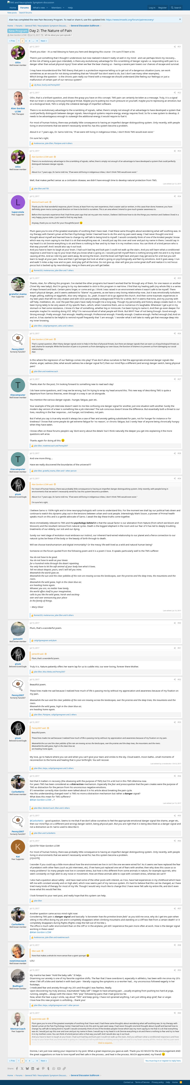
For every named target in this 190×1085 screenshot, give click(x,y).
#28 (179, 453)
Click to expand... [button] (105, 1043)
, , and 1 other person (55, 471)
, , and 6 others (54, 615)
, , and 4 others (53, 143)
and (41, 188)
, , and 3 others (53, 326)
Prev (13, 40)
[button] (47, 7)
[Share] (175, 46)
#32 (179, 679)
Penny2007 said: (39, 728)
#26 (179, 333)
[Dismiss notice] (179, 19)
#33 (179, 722)
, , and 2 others (55, 714)
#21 (179, 46)
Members (56, 7)
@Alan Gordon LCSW (40, 799)
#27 (179, 379)
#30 (179, 623)
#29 (179, 478)
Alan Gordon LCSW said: (42, 156)
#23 (179, 151)
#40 (179, 1013)
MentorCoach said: (40, 202)
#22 (179, 92)
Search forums (25, 12)
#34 (179, 776)
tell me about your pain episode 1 (58, 35)
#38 (179, 945)
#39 (179, 970)
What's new (39, 7)
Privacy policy (158, 1082)
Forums (24, 7)
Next (43, 40)
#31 (179, 648)
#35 (179, 815)
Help (70, 7)
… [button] (33, 40)
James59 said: (38, 654)
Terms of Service (142, 1082)
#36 (179, 841)
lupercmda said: (39, 1019)
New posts (12, 12)
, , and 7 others (54, 270)
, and (47, 85)
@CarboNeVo (36, 820)
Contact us (128, 1082)
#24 (179, 196)
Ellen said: (36, 951)
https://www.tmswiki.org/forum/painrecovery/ (130, 19)
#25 (179, 278)
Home (13, 7)
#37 (179, 908)
